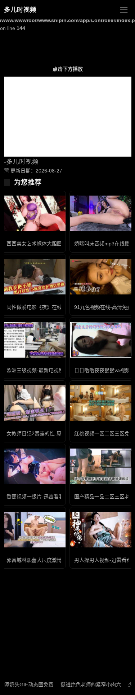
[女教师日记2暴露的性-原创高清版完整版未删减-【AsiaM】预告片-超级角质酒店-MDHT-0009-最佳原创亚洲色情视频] (34, 403)
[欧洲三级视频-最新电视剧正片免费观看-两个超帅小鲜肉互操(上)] (34, 340)
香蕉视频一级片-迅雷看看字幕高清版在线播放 (57, 496)
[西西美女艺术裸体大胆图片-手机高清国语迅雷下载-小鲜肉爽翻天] (34, 213)
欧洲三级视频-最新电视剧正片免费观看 (50, 370)
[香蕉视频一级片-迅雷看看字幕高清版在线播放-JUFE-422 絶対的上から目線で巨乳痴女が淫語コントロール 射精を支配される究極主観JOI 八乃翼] (34, 466)
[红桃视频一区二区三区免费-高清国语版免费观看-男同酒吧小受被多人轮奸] (101, 402)
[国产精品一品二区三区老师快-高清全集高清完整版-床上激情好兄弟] (101, 466)
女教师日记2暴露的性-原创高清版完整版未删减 (59, 433)
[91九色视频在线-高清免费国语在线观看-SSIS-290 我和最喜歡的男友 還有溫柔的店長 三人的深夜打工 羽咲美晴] (101, 276)
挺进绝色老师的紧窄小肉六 (85, 684)
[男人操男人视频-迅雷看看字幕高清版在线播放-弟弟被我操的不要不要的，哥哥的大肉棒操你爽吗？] (101, 529)
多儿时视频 (20, 9)
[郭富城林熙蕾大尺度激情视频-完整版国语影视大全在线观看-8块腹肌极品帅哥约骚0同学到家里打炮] (34, 529)
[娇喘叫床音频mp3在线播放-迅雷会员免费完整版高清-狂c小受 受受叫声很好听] (101, 213)
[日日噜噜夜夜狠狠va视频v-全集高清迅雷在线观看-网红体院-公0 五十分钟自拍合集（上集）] (101, 340)
